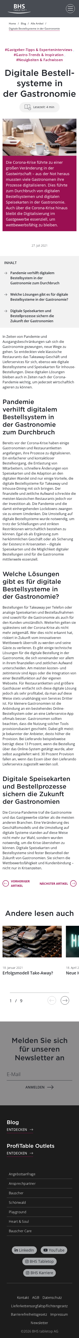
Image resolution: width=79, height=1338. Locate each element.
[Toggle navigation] (70, 8)
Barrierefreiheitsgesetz (29, 1314)
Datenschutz (52, 1297)
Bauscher (16, 1193)
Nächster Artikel (54, 884)
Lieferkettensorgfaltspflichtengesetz (39, 1306)
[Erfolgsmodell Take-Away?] (32, 941)
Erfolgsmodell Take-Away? (28, 973)
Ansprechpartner (22, 1183)
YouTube (56, 1250)
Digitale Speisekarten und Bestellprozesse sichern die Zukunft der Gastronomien (32, 316)
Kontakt (23, 1297)
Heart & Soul (19, 1221)
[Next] (65, 1000)
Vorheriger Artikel (20, 883)
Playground (17, 1212)
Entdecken (17, 1129)
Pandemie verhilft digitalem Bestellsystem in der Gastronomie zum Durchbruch (34, 278)
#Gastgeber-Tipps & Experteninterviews (38, 49)
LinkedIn (26, 1250)
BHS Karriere (42, 1272)
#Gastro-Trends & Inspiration (38, 54)
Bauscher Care (20, 1231)
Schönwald (17, 1202)
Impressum (59, 1314)
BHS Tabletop (42, 1261)
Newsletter (39, 1323)
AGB (35, 1297)
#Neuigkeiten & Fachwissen (39, 60)
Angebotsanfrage (22, 1174)
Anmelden (35, 1087)
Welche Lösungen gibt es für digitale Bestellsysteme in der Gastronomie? (39, 297)
